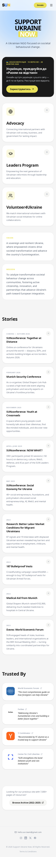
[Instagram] (21, 838)
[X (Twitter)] (30, 838)
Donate (40, 5)
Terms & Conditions (28, 851)
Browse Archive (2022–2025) (26, 802)
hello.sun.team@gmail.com (30, 832)
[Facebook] (35, 838)
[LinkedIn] (25, 838)
